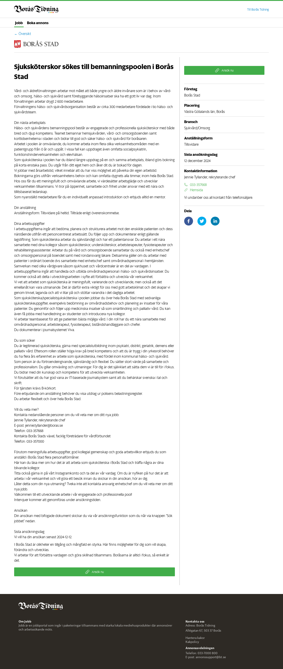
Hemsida (196, 190)
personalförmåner (65, 457)
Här (16, 462)
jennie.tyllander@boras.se (44, 425)
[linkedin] (215, 221)
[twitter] (201, 221)
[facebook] (188, 221)
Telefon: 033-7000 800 (201, 653)
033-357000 (35, 441)
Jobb (19, 22)
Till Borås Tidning (258, 10)
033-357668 (35, 430)
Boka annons (37, 22)
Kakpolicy (192, 642)
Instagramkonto (67, 473)
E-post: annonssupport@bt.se (205, 657)
